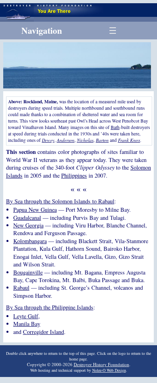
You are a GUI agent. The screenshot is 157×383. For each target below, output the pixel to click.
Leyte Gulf (25, 316)
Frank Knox (129, 140)
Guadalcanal (27, 217)
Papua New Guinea (35, 209)
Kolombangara (30, 241)
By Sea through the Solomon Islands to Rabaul (60, 201)
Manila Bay (26, 324)
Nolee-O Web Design (109, 370)
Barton (102, 140)
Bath (115, 127)
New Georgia (28, 225)
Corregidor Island (43, 332)
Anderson (65, 140)
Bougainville (28, 272)
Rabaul (21, 287)
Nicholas (85, 140)
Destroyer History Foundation (101, 364)
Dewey (48, 140)
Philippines (74, 175)
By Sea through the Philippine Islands (49, 307)
